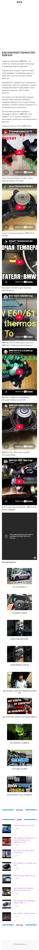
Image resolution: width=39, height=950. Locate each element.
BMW (19, 2)
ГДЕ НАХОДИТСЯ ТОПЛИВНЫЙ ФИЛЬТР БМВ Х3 (24, 902)
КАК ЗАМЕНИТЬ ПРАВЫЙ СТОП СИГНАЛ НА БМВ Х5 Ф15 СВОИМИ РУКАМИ (24, 840)
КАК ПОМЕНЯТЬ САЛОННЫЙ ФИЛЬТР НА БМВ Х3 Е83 (23, 889)
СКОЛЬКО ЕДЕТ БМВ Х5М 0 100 (25, 876)
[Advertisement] (19, 28)
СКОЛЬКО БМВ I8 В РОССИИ (23, 825)
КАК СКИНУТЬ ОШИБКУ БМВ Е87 (25, 913)
